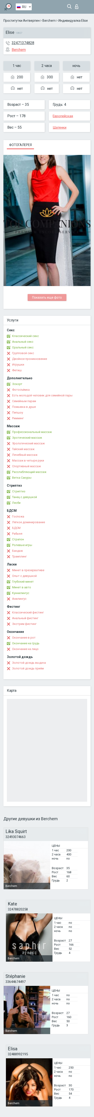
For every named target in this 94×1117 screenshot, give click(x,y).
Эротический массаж (27, 437)
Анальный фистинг (25, 618)
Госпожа (18, 516)
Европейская (63, 116)
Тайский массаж (23, 449)
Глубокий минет (23, 581)
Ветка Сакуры (21, 477)
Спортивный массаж (26, 466)
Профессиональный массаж (32, 432)
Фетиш (17, 370)
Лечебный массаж (24, 454)
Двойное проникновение (29, 359)
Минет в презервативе (28, 570)
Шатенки (59, 127)
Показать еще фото (47, 297)
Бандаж (17, 550)
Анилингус (19, 598)
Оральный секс (23, 347)
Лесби (16, 502)
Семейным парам (24, 401)
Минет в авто (21, 587)
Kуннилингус (20, 593)
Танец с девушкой (24, 497)
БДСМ (16, 528)
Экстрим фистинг (24, 624)
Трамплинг (19, 556)
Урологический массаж (28, 443)
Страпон (18, 539)
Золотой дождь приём (28, 668)
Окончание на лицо (25, 649)
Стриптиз (18, 491)
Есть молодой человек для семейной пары (42, 395)
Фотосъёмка (21, 389)
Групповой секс (23, 353)
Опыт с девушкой (24, 576)
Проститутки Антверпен (21, 20)
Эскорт (17, 384)
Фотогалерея (20, 145)
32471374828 (23, 43)
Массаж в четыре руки (28, 460)
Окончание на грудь (25, 643)
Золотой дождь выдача (29, 662)
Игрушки (18, 364)
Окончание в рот (24, 637)
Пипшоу (17, 412)
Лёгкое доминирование (28, 522)
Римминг (18, 418)
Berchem (49, 20)
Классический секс (25, 336)
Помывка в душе (24, 407)
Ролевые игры (22, 545)
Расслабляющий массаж (29, 472)
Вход (77, 5)
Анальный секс (22, 341)
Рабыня (17, 533)
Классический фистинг (28, 612)
